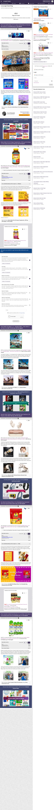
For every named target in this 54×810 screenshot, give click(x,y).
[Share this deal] (27, 31)
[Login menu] (52, 1)
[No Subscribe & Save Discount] (24, 43)
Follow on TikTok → (26, 113)
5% (26, 43)
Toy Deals (51, 3)
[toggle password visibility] (52, 81)
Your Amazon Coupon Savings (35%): (7, 177)
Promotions (22, 3)
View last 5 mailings (6, 263)
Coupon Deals (32, 3)
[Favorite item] (31, 31)
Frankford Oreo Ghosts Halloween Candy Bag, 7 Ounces (43, 18)
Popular (14, 3)
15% (29, 43)
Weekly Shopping (42, 3)
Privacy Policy (22, 312)
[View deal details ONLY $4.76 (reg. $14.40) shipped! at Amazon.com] (43, 13)
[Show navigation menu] (1, 1)
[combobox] (46, 1)
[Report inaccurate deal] (29, 31)
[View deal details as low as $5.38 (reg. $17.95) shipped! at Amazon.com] (43, 28)
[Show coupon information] (25, 148)
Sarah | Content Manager (13, 146)
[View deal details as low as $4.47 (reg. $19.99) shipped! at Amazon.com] (16, 234)
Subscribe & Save (5, 3)
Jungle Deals (7, 1)
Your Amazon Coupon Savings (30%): (7, 537)
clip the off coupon (14, 242)
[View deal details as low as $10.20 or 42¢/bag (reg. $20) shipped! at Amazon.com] (16, 598)
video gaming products (22, 391)
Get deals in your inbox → (24, 115)
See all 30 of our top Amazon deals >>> (40, 61)
